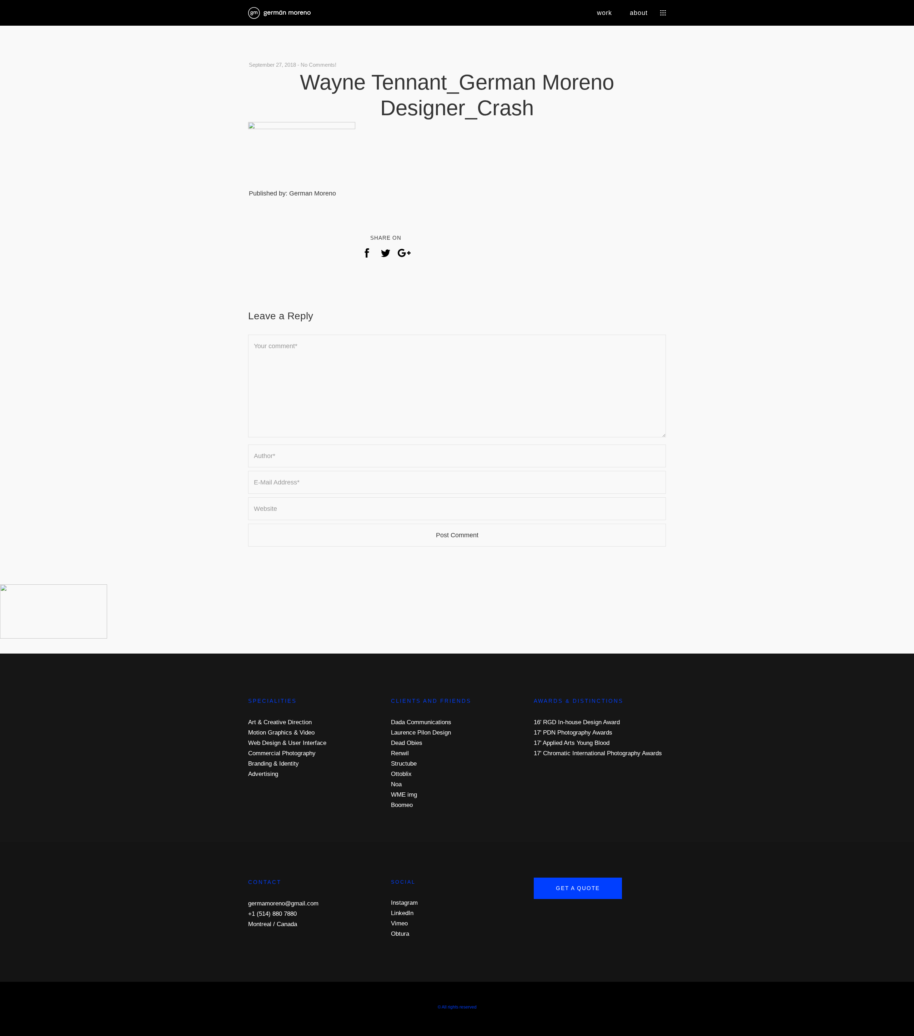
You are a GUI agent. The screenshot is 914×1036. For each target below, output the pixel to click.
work (604, 12)
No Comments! (318, 65)
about (639, 12)
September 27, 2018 (272, 65)
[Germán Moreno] (279, 12)
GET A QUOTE (578, 888)
